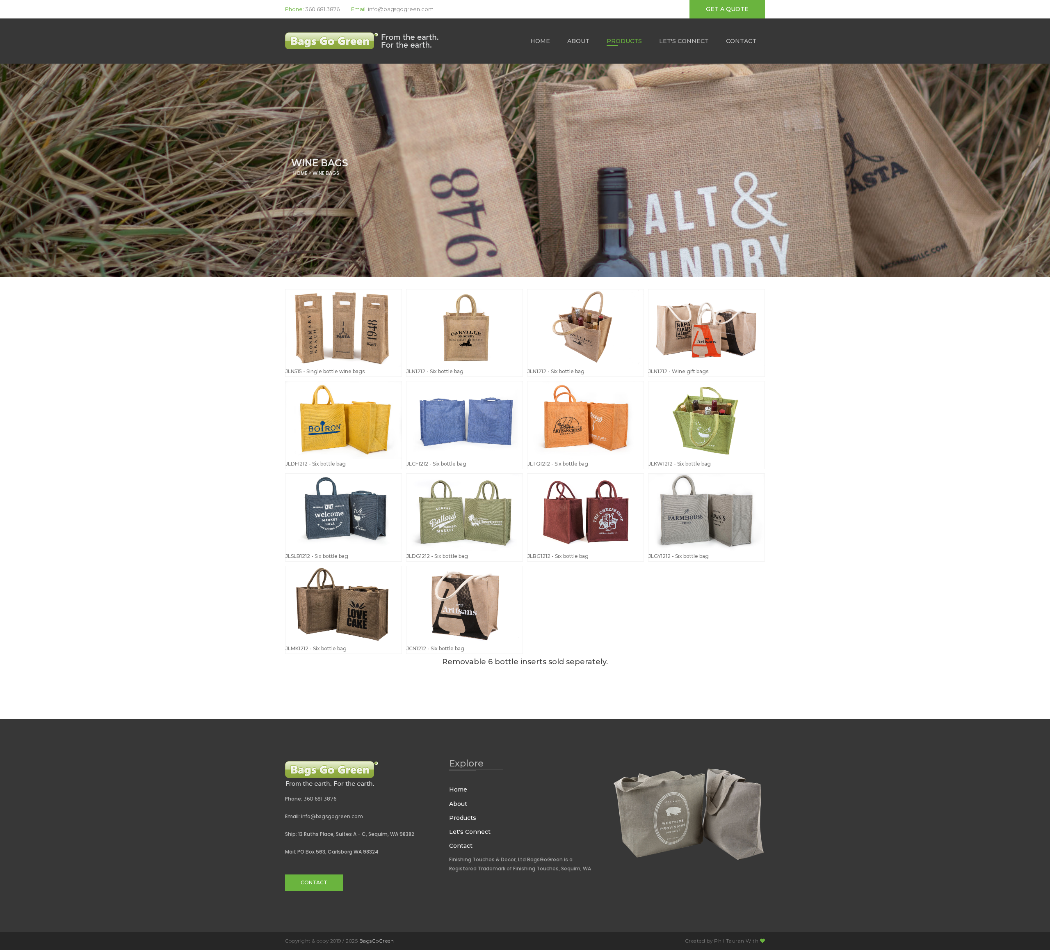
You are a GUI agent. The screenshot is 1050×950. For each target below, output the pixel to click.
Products (624, 41)
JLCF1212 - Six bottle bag (436, 464)
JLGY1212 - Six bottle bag (678, 556)
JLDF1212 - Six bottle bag (315, 464)
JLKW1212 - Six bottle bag (679, 464)
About (578, 41)
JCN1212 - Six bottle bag (435, 648)
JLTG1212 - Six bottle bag (557, 464)
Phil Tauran (729, 941)
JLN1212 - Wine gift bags (678, 371)
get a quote (727, 9)
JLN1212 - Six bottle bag (434, 371)
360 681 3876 (322, 9)
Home (540, 41)
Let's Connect (684, 41)
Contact (741, 41)
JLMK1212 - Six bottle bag (316, 648)
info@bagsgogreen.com (401, 9)
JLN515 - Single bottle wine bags (325, 371)
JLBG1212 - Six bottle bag (558, 556)
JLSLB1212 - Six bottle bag (316, 556)
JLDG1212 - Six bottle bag (437, 556)
